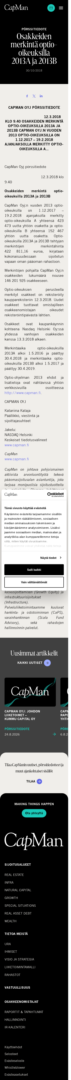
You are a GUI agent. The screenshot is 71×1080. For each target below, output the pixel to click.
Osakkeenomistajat (21, 1002)
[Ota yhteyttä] (51, 8)
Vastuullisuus (17, 987)
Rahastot (12, 975)
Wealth (10, 921)
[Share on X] (34, 96)
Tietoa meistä (16, 934)
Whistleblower (15, 1067)
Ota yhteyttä (34, 813)
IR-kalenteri (15, 1027)
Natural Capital (18, 890)
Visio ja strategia (19, 959)
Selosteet (11, 1054)
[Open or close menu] (60, 8)
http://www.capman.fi (23, 392)
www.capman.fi (17, 445)
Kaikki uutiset (29, 663)
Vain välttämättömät (34, 582)
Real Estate (14, 875)
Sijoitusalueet (18, 864)
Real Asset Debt (18, 913)
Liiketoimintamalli (20, 967)
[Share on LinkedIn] (41, 96)
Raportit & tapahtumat (24, 1012)
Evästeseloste (14, 1061)
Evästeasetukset (16, 1074)
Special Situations (20, 905)
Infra (9, 882)
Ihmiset (11, 951)
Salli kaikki (34, 569)
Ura (8, 944)
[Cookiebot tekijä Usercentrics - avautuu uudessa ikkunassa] (48, 494)
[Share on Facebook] (27, 96)
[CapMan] (16, 8)
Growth (11, 898)
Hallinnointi (15, 1020)
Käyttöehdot (13, 1047)
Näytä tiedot (48, 557)
